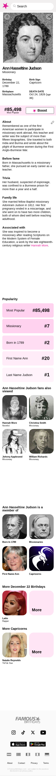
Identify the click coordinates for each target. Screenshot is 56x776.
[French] (28, 754)
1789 (5, 86)
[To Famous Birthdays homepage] (5, 6)
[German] (47, 754)
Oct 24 (33, 94)
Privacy (34, 763)
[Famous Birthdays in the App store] (18, 744)
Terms (46, 763)
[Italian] (37, 754)
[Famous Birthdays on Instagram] (12, 732)
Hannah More (39, 245)
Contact (21, 763)
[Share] (7, 17)
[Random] (49, 17)
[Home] (28, 719)
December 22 (10, 82)
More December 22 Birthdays (23, 586)
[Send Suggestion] (52, 123)
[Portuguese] (18, 754)
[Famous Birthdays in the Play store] (37, 744)
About (9, 763)
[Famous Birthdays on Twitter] (31, 732)
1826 (42, 94)
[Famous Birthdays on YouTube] (42, 732)
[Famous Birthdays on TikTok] (21, 732)
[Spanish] (9, 754)
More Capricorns (14, 628)
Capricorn (35, 82)
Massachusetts (11, 94)
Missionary (9, 72)
